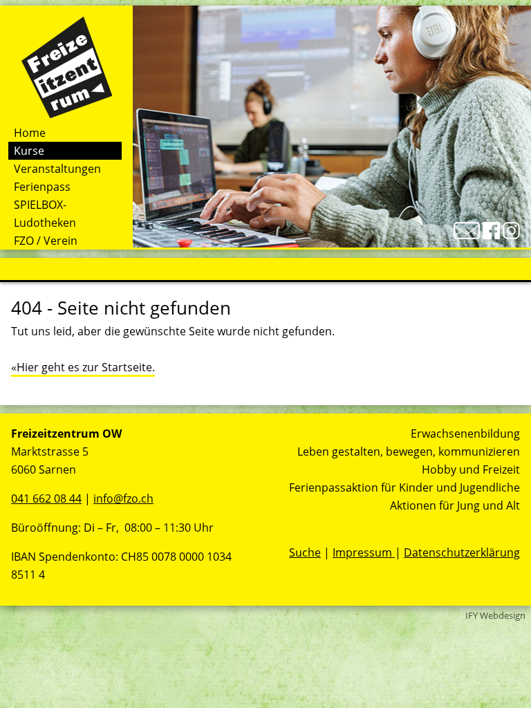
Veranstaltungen (57, 168)
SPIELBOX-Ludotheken (45, 213)
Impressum (364, 552)
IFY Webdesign (495, 615)
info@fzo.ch (123, 498)
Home (30, 132)
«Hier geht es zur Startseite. (83, 367)
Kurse (29, 150)
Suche (305, 552)
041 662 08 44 (46, 498)
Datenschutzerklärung (462, 552)
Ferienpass (42, 186)
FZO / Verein (45, 240)
